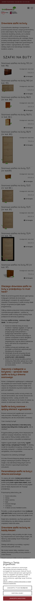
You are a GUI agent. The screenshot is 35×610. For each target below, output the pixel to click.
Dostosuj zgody (17, 593)
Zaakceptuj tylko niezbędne (17, 588)
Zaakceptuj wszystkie (17, 598)
